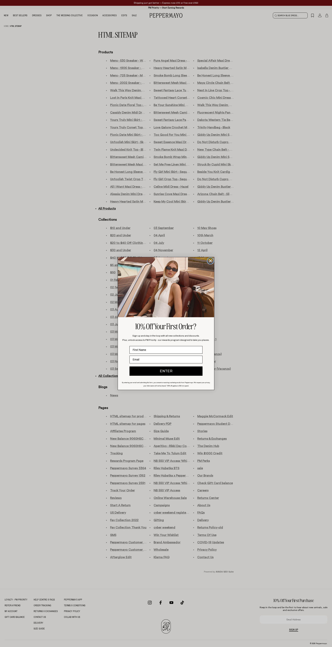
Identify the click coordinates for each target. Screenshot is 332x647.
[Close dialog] (210, 261)
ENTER (166, 371)
